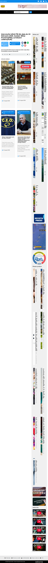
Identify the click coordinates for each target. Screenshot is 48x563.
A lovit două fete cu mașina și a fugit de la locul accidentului (37, 154)
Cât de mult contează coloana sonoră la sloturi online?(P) (36, 425)
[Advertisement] (24, 22)
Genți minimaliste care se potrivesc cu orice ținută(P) (36, 277)
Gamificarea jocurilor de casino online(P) (36, 466)
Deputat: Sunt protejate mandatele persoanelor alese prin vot (37, 79)
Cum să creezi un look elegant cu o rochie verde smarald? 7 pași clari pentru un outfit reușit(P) (44, 383)
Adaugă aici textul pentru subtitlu (34, 46)
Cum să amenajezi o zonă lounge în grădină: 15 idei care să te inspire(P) (44, 323)
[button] (7, 12)
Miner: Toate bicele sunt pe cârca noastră (8, 137)
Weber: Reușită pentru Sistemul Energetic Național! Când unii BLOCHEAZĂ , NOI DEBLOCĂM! (45, 82)
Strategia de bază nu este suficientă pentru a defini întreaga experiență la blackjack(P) (44, 430)
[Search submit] (30, 12)
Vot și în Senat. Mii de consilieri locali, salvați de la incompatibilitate (8, 87)
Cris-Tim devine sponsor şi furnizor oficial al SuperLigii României (22, 88)
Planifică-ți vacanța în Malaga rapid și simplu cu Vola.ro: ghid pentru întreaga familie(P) (44, 282)
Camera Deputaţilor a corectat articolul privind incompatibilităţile (37, 119)
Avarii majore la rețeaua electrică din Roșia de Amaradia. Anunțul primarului (45, 156)
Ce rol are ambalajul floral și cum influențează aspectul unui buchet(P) (36, 378)
